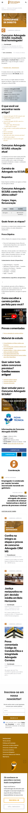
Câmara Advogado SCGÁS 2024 (15, 443)
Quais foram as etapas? (11, 126)
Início (3, 8)
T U (7, 740)
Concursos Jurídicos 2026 (10, 381)
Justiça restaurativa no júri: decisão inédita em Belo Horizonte (13, 595)
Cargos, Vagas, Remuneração (12, 124)
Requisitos (7, 119)
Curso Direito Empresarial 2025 (11, 353)
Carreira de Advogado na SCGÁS (12, 117)
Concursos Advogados (9, 383)
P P (9, 743)
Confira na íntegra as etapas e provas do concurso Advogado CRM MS (14, 543)
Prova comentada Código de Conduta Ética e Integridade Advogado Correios (14, 651)
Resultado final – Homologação (11, 67)
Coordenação (7, 44)
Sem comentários (7, 52)
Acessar (6, 408)
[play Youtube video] (14, 316)
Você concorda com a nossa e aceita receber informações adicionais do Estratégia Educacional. (15, 725)
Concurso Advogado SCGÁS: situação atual (14, 116)
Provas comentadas (8, 131)
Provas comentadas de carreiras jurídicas (13, 333)
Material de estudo (8, 133)
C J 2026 (10, 747)
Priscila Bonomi (11, 555)
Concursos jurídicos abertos (10, 379)
